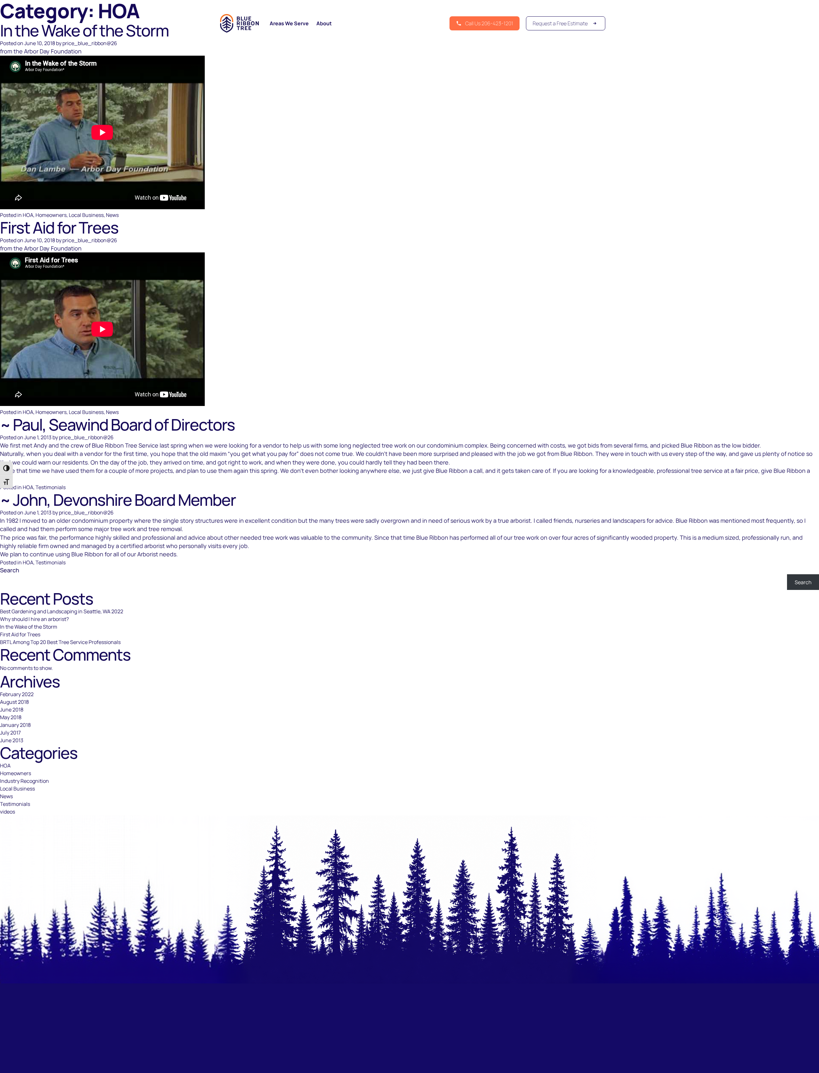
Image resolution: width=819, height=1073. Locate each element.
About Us (412, 1064)
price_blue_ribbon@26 (89, 43)
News (112, 215)
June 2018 (11, 709)
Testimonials (51, 487)
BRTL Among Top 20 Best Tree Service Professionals (60, 642)
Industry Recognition (24, 780)
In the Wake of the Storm (28, 626)
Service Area (376, 1064)
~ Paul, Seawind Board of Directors (117, 424)
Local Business (86, 215)
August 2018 (14, 701)
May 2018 (10, 717)
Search (9, 570)
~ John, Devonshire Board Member (118, 500)
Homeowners (51, 215)
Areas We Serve (289, 23)
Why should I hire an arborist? (34, 619)
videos (7, 811)
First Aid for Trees (59, 227)
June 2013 (11, 740)
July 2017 (10, 732)
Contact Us (445, 1064)
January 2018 (15, 724)
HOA (28, 215)
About (324, 23)
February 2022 (17, 694)
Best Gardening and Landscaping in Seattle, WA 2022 (61, 611)
